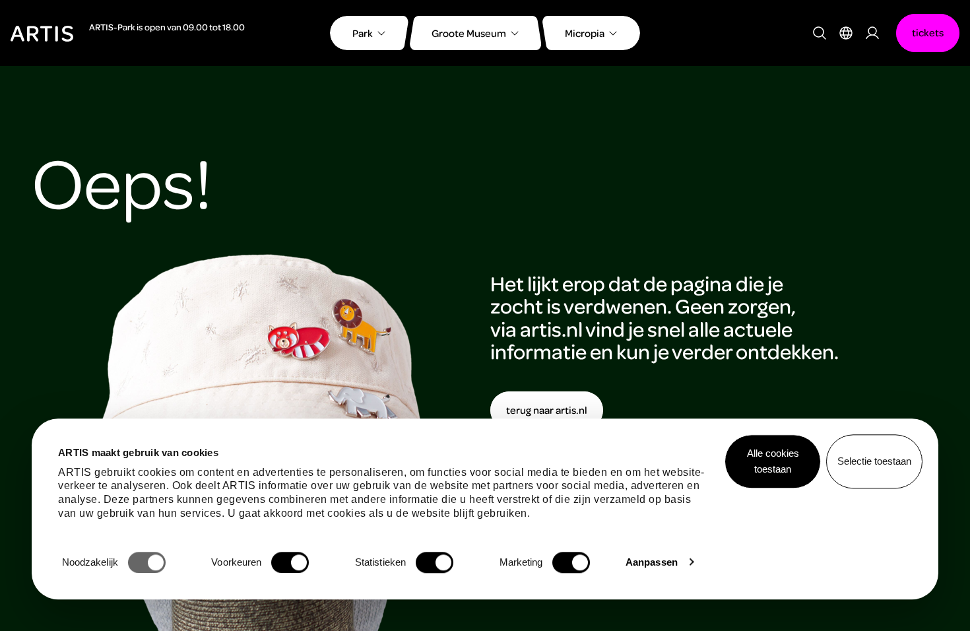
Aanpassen (652, 562)
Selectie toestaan (874, 461)
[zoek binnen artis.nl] (819, 33)
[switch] (290, 562)
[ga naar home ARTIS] (42, 32)
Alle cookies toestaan (773, 461)
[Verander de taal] (846, 33)
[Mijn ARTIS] (872, 33)
